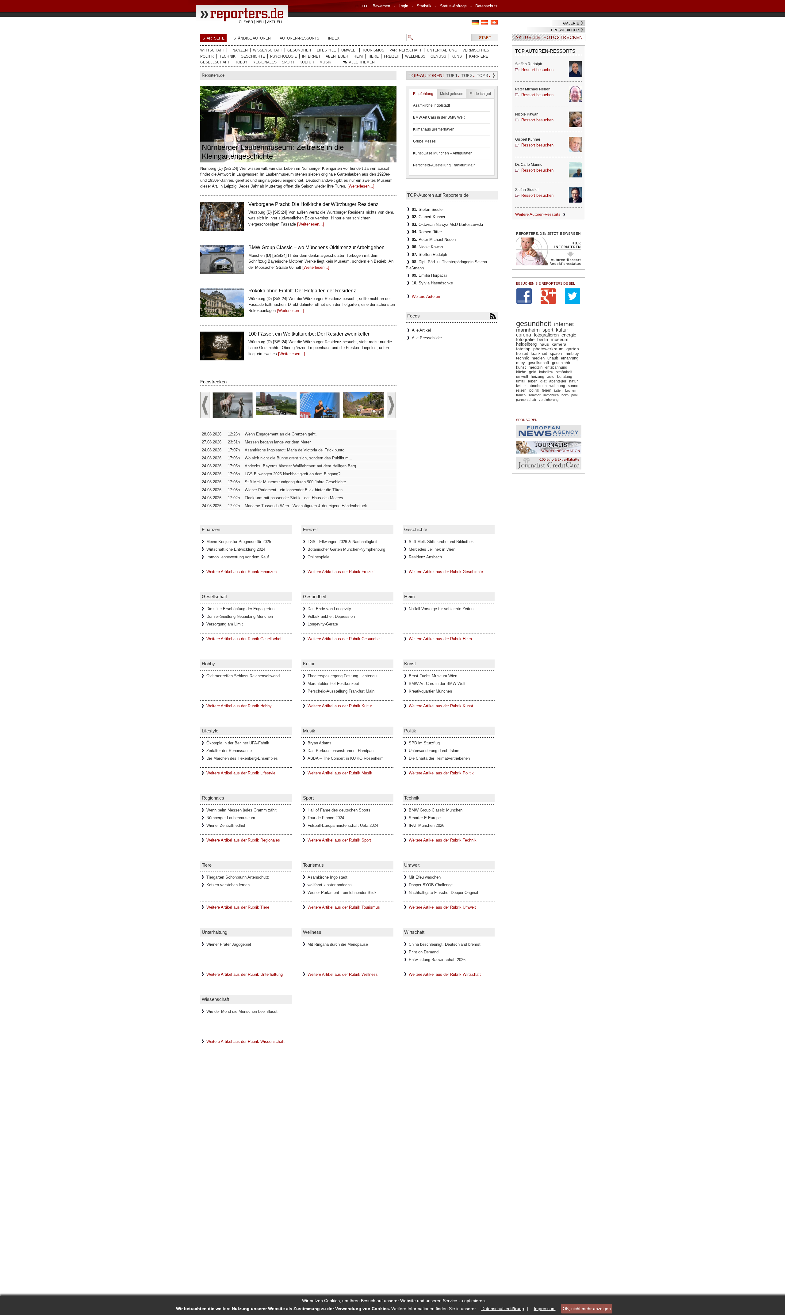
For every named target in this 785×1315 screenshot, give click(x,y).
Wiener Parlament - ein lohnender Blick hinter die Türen (294, 490)
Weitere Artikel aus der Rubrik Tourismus (344, 907)
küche (521, 372)
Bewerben (381, 6)
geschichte (561, 363)
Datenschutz (486, 6)
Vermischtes (475, 50)
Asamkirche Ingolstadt (431, 105)
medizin (535, 367)
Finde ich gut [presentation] (480, 94)
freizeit (522, 353)
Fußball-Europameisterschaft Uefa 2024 (343, 825)
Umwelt (349, 50)
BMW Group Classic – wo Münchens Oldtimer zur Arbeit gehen (316, 204)
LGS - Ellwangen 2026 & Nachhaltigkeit (342, 541)
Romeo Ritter (427, 232)
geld (532, 372)
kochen (570, 390)
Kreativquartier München (430, 691)
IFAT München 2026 (426, 825)
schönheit (564, 372)
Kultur (307, 62)
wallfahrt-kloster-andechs (330, 885)
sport (547, 330)
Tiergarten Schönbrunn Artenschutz (237, 877)
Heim (358, 56)
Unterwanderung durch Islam (434, 750)
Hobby (241, 62)
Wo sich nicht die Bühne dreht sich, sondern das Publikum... (298, 458)
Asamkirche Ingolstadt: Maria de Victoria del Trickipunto (294, 450)
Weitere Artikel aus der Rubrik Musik (340, 773)
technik (522, 358)
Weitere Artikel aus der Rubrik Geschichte (446, 571)
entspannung (556, 367)
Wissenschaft (267, 50)
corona (523, 334)
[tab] (423, 94)
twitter (521, 386)
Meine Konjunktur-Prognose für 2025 (238, 541)
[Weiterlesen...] (360, 186)
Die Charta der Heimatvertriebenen (439, 758)
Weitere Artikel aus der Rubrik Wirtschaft (445, 974)
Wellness (415, 56)
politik (534, 390)
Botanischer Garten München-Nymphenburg (346, 549)
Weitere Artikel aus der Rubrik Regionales (243, 840)
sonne (573, 386)
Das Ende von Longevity (329, 608)
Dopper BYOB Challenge (431, 885)
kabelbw (546, 372)
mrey (520, 362)
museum (560, 339)
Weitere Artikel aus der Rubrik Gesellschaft (244, 639)
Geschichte (253, 56)
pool (574, 395)
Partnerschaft (405, 50)
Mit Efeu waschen (425, 877)
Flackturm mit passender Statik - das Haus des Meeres (294, 498)
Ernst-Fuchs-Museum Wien (433, 676)
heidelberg (526, 344)
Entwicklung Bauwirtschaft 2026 (437, 959)
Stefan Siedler (428, 209)
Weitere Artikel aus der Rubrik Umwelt (442, 907)
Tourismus (373, 50)
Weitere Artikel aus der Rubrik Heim (440, 639)
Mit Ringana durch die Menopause (338, 944)
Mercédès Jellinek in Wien (432, 549)
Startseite (213, 38)
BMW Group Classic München (435, 810)
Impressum (545, 1308)
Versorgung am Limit (224, 624)
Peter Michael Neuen (434, 239)
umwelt (522, 376)
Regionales (265, 62)
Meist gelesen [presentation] (451, 94)
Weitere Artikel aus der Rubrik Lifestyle (240, 773)
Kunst (457, 56)
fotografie (525, 339)
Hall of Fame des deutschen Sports (339, 810)
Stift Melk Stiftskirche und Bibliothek (441, 541)
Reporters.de (213, 75)
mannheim (528, 330)
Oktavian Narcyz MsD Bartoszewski (447, 224)
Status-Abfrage (453, 6)
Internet (311, 56)
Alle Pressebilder (427, 338)
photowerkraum (548, 349)
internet (564, 324)
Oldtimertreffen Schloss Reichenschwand (243, 676)
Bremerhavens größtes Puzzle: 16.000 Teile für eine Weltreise (315, 333)
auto (550, 376)
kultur (562, 330)
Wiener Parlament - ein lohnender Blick (342, 892)
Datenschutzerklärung (502, 1308)
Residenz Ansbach (425, 557)
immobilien (551, 395)
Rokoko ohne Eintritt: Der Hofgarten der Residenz (302, 247)
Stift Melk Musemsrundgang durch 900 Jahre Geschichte (295, 482)
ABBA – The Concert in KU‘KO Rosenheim (346, 758)
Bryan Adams (319, 743)
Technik (227, 56)
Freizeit (392, 56)
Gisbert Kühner (428, 217)
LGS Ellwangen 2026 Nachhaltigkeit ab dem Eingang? (292, 474)
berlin (542, 339)
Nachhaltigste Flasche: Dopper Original (443, 892)
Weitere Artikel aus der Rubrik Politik (441, 773)
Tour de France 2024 (326, 817)
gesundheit (533, 323)
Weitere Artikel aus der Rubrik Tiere (237, 907)
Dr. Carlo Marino (528, 164)
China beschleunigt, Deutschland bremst (445, 944)
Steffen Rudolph (429, 254)
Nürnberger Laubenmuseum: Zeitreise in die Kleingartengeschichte (273, 151)
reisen (521, 390)
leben (533, 381)
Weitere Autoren (426, 296)
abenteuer (557, 381)
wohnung (557, 386)
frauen (521, 395)
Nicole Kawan (427, 247)
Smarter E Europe (425, 817)
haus (544, 344)
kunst (521, 367)
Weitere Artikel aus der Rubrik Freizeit (341, 571)
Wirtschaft (212, 50)
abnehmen (538, 386)
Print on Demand (423, 952)
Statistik (424, 6)
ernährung (569, 358)
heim (565, 395)
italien (558, 390)
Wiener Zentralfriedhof (225, 825)
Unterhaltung (442, 50)
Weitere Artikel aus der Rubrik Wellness (343, 974)
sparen (556, 353)
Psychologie (283, 56)
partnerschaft (526, 399)
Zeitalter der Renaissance (229, 750)
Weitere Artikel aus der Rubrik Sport (339, 840)
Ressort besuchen (537, 69)
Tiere (373, 56)
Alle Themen (362, 62)
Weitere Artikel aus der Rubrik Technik (443, 840)
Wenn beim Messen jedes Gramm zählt (241, 810)
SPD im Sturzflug (424, 743)
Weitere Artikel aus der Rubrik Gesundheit (345, 639)
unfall (520, 381)
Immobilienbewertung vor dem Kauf (237, 557)
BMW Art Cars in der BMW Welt (439, 117)
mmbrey (572, 353)
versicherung (548, 399)
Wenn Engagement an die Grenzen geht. (281, 434)
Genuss (438, 56)
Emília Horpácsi (429, 275)
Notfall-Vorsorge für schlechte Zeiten (441, 608)
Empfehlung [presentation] (423, 94)
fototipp (523, 349)
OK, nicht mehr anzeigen (587, 1308)
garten (572, 349)
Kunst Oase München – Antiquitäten (443, 153)
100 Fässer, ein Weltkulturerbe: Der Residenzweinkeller (309, 290)
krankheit (539, 353)
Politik (207, 56)
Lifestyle (326, 50)
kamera (559, 344)
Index (333, 38)
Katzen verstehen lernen (228, 885)
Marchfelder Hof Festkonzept (333, 683)
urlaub (552, 358)
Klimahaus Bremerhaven (433, 129)
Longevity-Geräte (323, 624)
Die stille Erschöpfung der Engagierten (240, 608)
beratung (564, 376)
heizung (537, 376)
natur (573, 381)
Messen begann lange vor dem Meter (278, 442)
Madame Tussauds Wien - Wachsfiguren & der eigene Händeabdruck (306, 506)
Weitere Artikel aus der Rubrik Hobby (239, 706)
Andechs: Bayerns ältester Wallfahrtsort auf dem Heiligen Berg (300, 466)
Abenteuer (337, 56)
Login (403, 6)
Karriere (478, 56)
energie (568, 334)
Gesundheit (299, 50)
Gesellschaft (214, 62)
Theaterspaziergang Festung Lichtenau (342, 676)
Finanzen (238, 50)
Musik (325, 62)
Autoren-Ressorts (299, 38)
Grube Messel (424, 141)
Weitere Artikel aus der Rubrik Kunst (441, 706)
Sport (288, 62)
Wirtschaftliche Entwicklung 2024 (235, 549)
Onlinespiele (318, 557)
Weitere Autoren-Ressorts (538, 214)
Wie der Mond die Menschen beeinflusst (242, 1011)
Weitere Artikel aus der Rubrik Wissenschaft (245, 1041)
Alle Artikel (421, 330)
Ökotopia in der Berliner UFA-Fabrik (237, 743)
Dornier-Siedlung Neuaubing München (239, 616)
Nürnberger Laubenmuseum (230, 817)
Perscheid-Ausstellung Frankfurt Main (444, 165)
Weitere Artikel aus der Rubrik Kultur (340, 706)
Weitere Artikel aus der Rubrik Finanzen (241, 571)
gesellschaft (538, 363)
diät (543, 381)
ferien (546, 390)
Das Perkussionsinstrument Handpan (340, 750)
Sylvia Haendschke (432, 283)
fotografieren (546, 334)
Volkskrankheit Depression (331, 616)
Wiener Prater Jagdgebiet (228, 944)
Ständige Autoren (252, 38)
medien (538, 358)
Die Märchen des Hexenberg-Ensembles (242, 758)
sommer (534, 395)
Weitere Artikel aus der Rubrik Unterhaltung (244, 974)
